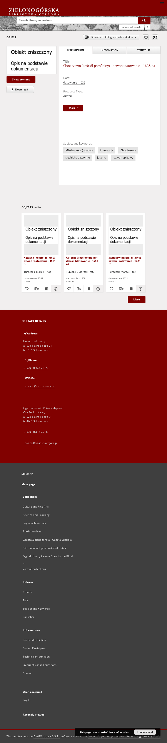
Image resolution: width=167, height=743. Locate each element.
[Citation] (155, 37)
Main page (28, 484)
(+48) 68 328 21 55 (36, 368)
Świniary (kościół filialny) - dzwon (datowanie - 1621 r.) (125, 261)
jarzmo (101, 157)
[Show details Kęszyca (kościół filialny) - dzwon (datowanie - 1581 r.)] (55, 289)
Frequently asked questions (40, 665)
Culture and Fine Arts (36, 506)
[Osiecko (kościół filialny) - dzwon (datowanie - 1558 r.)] (83, 235)
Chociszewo (128, 150)
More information (119, 732)
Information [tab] (109, 50)
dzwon (67, 96)
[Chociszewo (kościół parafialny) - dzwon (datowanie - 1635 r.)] (31, 60)
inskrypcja (106, 150)
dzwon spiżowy (123, 157)
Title (25, 600)
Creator (27, 592)
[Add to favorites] (146, 37)
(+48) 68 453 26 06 (36, 432)
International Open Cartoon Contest (45, 548)
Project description (34, 640)
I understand (145, 732)
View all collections (34, 569)
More (136, 299)
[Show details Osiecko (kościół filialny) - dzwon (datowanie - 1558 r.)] (97, 289)
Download (21, 89)
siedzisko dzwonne (77, 157)
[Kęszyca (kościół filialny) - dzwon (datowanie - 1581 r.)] (41, 235)
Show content (21, 79)
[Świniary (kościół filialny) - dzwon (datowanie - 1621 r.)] (126, 235)
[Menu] (162, 3)
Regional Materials (34, 523)
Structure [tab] (143, 50)
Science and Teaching (36, 515)
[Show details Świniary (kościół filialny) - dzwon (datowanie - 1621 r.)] (140, 289)
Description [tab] (75, 50)
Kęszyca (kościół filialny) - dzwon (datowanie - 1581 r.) (40, 261)
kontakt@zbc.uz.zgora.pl (40, 386)
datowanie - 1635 (74, 82)
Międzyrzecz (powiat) (79, 150)
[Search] (144, 20)
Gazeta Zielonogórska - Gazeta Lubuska (47, 540)
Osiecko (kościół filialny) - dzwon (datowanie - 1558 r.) (82, 261)
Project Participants (35, 648)
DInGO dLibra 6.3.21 (46, 736)
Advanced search (131, 27)
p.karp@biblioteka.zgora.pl (41, 443)
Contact (27, 673)
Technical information (36, 656)
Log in (26, 700)
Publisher (28, 617)
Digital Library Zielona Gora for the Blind (48, 556)
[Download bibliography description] (36, 289)
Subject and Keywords (36, 608)
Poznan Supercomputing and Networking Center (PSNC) (124, 736)
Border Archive (32, 531)
